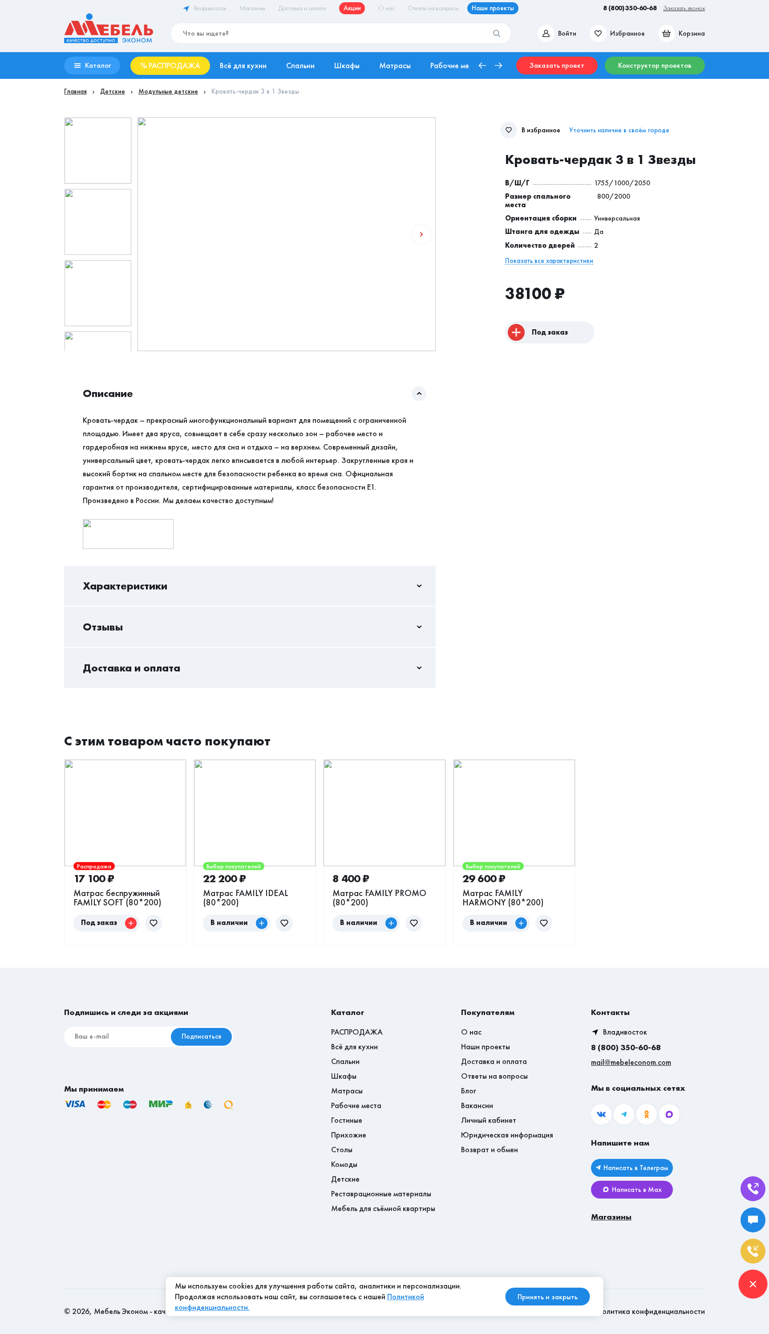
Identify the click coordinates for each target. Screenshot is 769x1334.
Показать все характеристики (549, 261)
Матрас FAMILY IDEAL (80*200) (245, 897)
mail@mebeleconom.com (631, 1062)
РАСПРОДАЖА (357, 1032)
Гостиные (346, 1120)
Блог (468, 1090)
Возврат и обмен (489, 1149)
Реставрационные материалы (381, 1193)
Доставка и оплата (494, 1061)
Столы (341, 1149)
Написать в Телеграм (635, 1167)
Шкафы (343, 1076)
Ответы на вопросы (494, 1076)
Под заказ (550, 332)
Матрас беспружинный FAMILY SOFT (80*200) (117, 897)
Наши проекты (485, 1046)
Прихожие (348, 1134)
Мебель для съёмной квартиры (383, 1208)
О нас (471, 1032)
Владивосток (625, 1032)
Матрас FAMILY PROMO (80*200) (379, 897)
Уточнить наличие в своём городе (619, 130)
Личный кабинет (488, 1120)
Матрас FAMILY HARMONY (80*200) (503, 897)
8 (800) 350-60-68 (626, 1047)
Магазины (611, 1216)
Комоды (344, 1164)
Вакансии (477, 1105)
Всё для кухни (354, 1046)
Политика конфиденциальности (651, 1311)
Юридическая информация (507, 1134)
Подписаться (201, 1036)
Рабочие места (356, 1105)
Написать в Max (637, 1189)
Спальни (345, 1061)
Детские (345, 1179)
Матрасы (347, 1090)
